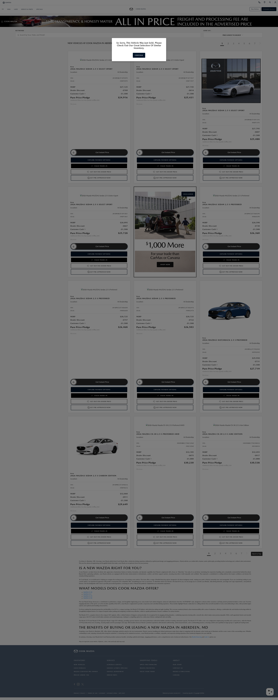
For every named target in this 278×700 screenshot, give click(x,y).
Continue (139, 55)
